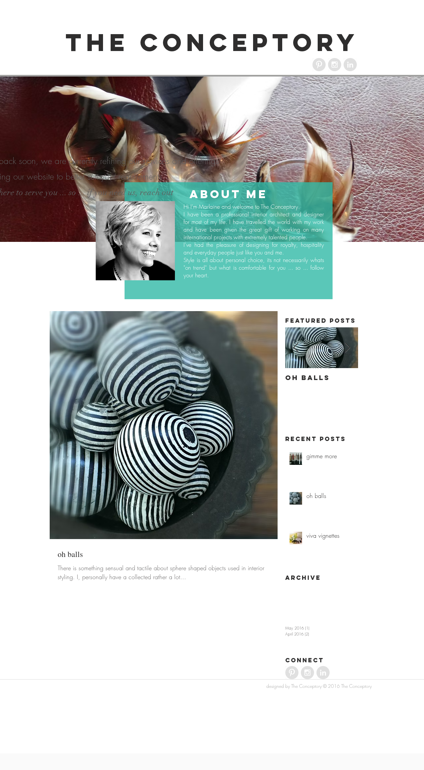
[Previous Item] (296, 348)
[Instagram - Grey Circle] (334, 64)
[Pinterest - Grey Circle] (319, 64)
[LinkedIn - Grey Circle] (350, 64)
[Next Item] (347, 348)
